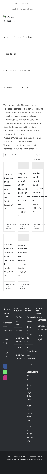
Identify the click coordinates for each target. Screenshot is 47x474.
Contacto (40, 319)
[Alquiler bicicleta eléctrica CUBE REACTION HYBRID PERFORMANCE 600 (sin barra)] (23, 165)
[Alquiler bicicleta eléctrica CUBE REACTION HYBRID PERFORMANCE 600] (37, 165)
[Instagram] (5, 377)
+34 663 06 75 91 (36, 459)
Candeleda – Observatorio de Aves (29, 371)
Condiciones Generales (40, 328)
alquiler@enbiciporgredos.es (22, 9)
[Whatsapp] (5, 372)
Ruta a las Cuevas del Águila (29, 334)
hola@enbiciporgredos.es (20, 459)
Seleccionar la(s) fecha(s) (7, 226)
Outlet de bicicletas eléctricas (18, 353)
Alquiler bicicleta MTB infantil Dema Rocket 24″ (8, 186)
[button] (42, 87)
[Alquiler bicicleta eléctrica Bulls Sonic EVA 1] (9, 237)
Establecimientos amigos (29, 319)
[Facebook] (5, 366)
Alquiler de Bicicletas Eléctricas (18, 336)
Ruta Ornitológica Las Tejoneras (29, 353)
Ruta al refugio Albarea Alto (29, 433)
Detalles (13, 224)
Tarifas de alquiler (18, 321)
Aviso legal (40, 337)
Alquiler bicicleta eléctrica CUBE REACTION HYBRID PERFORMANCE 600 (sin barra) (26, 189)
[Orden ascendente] (29, 155)
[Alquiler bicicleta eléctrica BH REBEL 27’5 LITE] (23, 237)
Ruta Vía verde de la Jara (29, 413)
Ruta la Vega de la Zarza (29, 392)
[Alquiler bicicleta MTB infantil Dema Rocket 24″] (9, 166)
